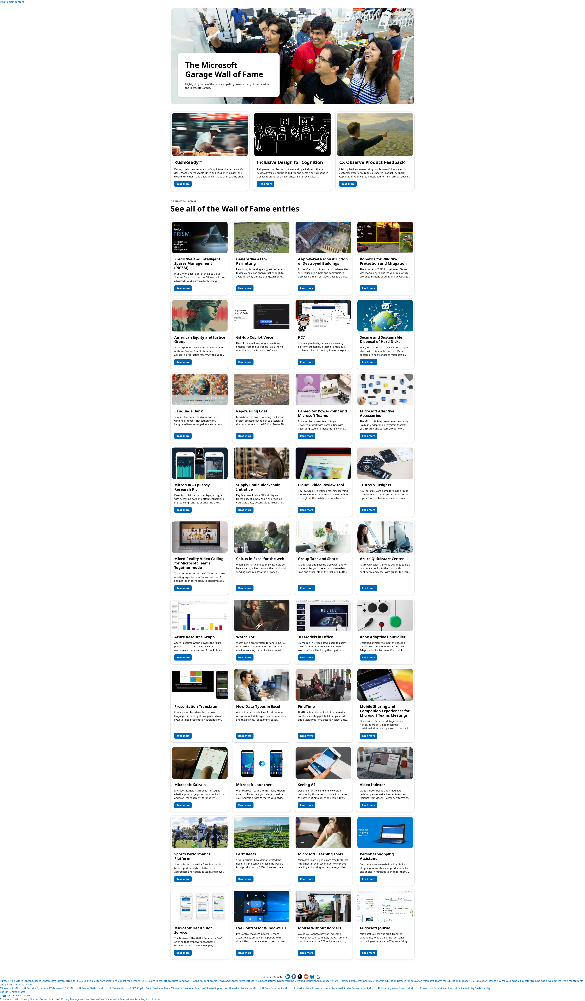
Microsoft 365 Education (473, 981)
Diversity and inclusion (447, 988)
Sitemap (34, 999)
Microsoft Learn (204, 988)
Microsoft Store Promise (334, 981)
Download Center (228, 981)
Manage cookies (79, 999)
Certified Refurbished (307, 981)
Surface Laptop (23, 981)
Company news (389, 988)
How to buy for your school (503, 981)
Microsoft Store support (253, 981)
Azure (167, 988)
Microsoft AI (7, 988)
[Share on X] (300, 976)
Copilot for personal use (132, 981)
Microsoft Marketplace (298, 988)
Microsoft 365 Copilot (133, 988)
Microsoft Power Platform (85, 988)
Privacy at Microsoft (410, 988)
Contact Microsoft (50, 999)
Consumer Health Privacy (14, 999)
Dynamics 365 (45, 988)
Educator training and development (540, 981)
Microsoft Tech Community (268, 988)
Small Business (154, 988)
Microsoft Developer (183, 988)
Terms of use (97, 999)
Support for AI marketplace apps (233, 988)
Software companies (323, 988)
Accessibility (467, 988)
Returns (272, 981)
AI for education (24, 984)
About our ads (154, 999)
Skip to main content (12, 2)
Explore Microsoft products (162, 981)
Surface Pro (7, 981)
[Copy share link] (318, 976)
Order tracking (285, 981)
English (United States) (13, 992)
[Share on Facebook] (293, 976)
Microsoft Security (25, 988)
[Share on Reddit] (306, 976)
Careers (355, 988)
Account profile (208, 981)
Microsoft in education (383, 981)
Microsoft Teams (110, 988)
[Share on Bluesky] (312, 976)
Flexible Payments (359, 981)
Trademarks (112, 999)
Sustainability (482, 988)
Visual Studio (343, 988)
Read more (183, 184)
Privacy (65, 999)
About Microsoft (370, 988)
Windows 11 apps (189, 981)
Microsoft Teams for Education (441, 981)
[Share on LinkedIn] (287, 976)
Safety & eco (127, 999)
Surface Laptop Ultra (44, 981)
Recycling (140, 999)
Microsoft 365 (61, 988)
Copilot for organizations (102, 981)
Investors (427, 988)
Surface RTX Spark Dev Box (72, 981)
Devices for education (409, 981)
